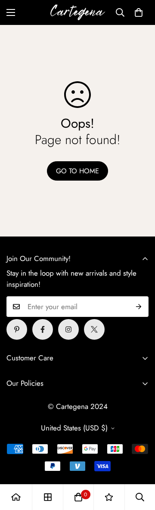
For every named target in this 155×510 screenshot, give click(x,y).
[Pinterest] (16, 329)
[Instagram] (68, 329)
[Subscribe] (139, 306)
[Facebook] (42, 329)
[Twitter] (94, 329)
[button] (139, 12)
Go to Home (77, 171)
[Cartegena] (77, 12)
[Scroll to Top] (139, 464)
